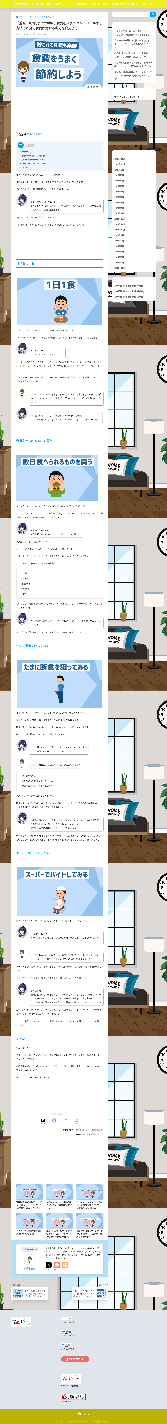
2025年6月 (119, 186)
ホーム (106, 4)
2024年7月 (119, 246)
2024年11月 (119, 224)
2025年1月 (119, 213)
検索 (153, 14)
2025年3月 (119, 202)
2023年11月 (119, 268)
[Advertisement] (59, 113)
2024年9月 (119, 235)
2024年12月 (119, 219)
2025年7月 (119, 181)
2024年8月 (119, 241)
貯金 (87, 1134)
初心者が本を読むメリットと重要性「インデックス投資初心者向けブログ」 (133, 55)
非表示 (30, 145)
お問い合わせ (148, 4)
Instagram (56, 1269)
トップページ (95, 4)
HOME (85, 1413)
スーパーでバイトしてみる (33, 163)
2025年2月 (119, 208)
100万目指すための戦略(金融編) (129, 297)
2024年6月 (119, 252)
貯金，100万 (97, 1134)
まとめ (24, 167)
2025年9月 (119, 170)
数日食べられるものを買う (33, 155)
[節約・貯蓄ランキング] (73, 1396)
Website (65, 1269)
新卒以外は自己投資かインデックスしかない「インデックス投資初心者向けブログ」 (133, 75)
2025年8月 (119, 175)
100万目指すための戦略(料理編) (129, 286)
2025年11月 (119, 159)
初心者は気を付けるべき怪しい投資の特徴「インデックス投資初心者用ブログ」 (133, 65)
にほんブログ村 (34, 134)
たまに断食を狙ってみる (32, 159)
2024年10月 (119, 230)
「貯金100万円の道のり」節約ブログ (37, 3)
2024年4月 (119, 263)
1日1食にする (27, 151)
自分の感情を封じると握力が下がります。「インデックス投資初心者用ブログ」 (132, 44)
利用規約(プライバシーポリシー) (126, 4)
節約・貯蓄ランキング (69, 1402)
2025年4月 (119, 197)
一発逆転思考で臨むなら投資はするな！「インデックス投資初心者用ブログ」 (133, 33)
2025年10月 (119, 164)
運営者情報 (82, 4)
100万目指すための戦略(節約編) (89, 1130)
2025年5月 (119, 191)
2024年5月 (119, 257)
